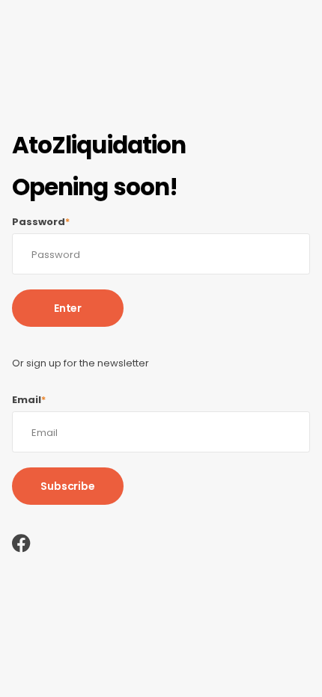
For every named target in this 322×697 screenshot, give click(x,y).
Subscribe (67, 486)
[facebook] (21, 544)
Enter (68, 308)
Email (29, 400)
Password (41, 222)
